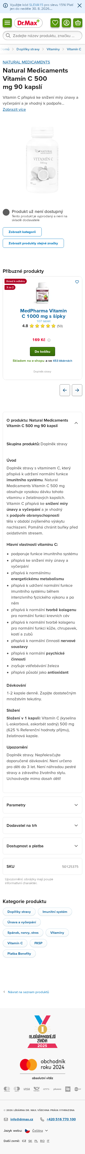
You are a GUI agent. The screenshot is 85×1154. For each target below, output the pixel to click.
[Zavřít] (79, 6)
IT (48, 1141)
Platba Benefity (19, 953)
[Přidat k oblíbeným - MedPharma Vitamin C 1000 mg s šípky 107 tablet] (77, 281)
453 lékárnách (62, 360)
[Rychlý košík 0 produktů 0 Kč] (77, 22)
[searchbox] (42, 35)
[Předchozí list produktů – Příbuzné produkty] (65, 390)
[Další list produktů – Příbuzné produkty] (77, 390)
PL (36, 1141)
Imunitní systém (55, 912)
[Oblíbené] (55, 22)
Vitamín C (15, 943)
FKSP (38, 943)
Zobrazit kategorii (22, 232)
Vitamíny (57, 932)
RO (42, 1141)
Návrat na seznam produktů (28, 992)
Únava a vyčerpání (21, 922)
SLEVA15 (36, 5)
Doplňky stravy (19, 912)
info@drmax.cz (21, 1119)
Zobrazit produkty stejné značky (33, 243)
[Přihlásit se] (66, 22)
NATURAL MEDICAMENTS (26, 62)
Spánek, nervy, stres (23, 932)
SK (30, 1141)
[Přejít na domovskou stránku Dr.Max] (28, 23)
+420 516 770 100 (61, 1119)
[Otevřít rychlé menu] (7, 22)
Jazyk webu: (13, 1130)
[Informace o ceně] (49, 340)
